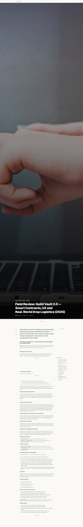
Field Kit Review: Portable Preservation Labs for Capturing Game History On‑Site (34, 497)
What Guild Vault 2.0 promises (62, 359)
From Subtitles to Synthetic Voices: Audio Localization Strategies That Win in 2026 (37, 434)
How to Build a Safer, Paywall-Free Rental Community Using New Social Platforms (34, 512)
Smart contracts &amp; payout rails (62, 364)
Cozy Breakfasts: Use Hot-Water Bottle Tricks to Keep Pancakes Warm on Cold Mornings (35, 510)
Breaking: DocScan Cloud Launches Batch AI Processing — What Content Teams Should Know (36, 494)
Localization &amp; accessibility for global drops (62, 369)
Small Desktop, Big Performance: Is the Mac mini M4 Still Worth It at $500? (33, 506)
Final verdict (60, 375)
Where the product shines (61, 371)
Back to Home (19, 1)
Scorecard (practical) (61, 376)
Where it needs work (61, 372)
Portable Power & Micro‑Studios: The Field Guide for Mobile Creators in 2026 (33, 491)
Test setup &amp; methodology (62, 360)
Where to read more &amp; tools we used (62, 378)
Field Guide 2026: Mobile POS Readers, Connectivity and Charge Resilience (40, 460)
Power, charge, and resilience (62, 367)
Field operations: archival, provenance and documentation (62, 366)
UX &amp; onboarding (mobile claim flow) (62, 362)
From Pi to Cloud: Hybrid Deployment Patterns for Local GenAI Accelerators (33, 505)
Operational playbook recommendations (61, 374)
